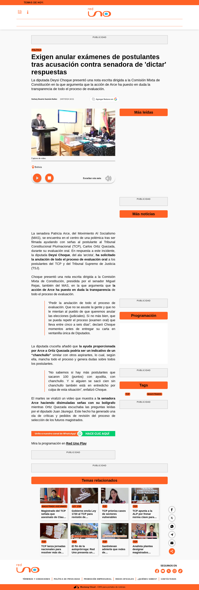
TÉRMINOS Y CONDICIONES (36, 579)
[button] (19, 12)
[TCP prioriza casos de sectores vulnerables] (114, 495)
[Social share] (172, 551)
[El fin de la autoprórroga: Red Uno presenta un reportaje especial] (84, 531)
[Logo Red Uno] (99, 12)
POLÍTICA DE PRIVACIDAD (67, 579)
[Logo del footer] (27, 568)
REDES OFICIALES (125, 579)
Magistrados (154, 394)
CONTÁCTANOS (168, 579)
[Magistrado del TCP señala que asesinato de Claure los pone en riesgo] (54, 495)
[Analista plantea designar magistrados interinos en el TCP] (145, 531)
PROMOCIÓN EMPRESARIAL (98, 579)
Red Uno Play (76, 443)
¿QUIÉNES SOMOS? (147, 579)
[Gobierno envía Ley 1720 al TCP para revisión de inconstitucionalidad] (84, 495)
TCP (128, 394)
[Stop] (49, 178)
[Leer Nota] (37, 178)
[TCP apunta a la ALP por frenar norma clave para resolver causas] (145, 495)
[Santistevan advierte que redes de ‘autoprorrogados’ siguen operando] (114, 531)
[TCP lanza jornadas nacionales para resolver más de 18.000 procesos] (54, 531)
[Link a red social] (157, 571)
